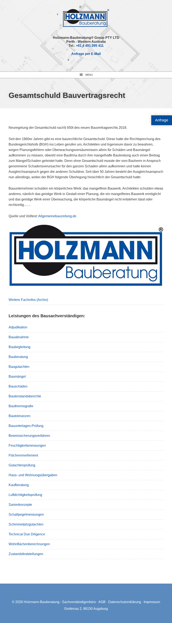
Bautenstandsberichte (25, 396)
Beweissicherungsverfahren (29, 435)
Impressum (152, 602)
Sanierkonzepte (20, 504)
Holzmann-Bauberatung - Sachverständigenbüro (60, 602)
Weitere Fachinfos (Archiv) (28, 300)
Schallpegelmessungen (26, 514)
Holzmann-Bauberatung (86, 17)
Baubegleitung (19, 347)
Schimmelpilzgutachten (26, 524)
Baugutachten (19, 366)
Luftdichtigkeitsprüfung (25, 495)
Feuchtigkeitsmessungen (27, 445)
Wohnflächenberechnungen (29, 544)
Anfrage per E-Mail (86, 54)
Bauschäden (18, 386)
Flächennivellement (23, 455)
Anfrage (161, 120)
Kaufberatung (19, 485)
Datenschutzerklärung (124, 602)
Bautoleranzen (19, 416)
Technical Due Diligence (27, 534)
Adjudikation (18, 327)
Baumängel (17, 376)
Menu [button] (89, 74)
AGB (102, 602)
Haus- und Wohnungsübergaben (33, 475)
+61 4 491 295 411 (90, 45)
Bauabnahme (19, 337)
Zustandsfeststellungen (26, 554)
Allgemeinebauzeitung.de (57, 216)
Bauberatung (18, 357)
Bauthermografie (21, 406)
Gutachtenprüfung (22, 465)
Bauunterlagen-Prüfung (26, 426)
